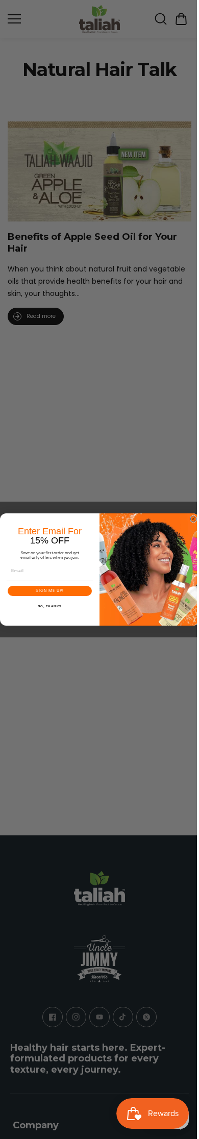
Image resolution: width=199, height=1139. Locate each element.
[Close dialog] (191, 519)
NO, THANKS (47, 606)
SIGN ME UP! (47, 591)
